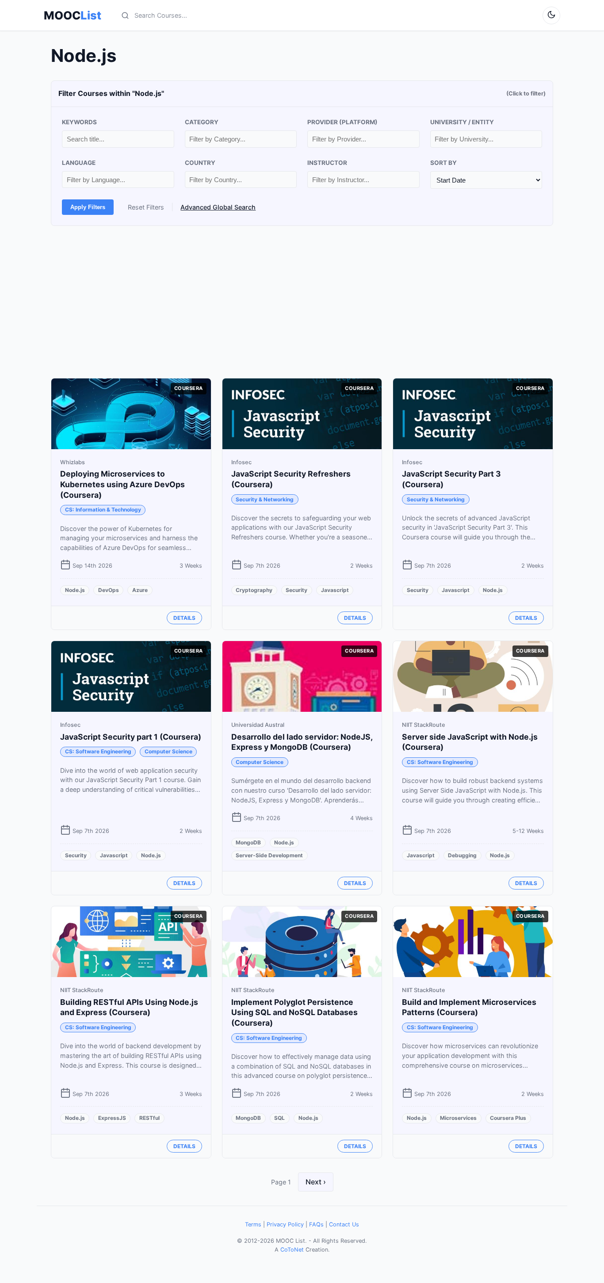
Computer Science (168, 751)
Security (296, 590)
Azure (140, 590)
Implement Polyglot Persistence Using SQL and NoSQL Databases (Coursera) (294, 1012)
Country (200, 162)
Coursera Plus (508, 1118)
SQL (279, 1118)
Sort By (443, 162)
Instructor (327, 162)
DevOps (108, 590)
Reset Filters (146, 207)
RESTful (149, 1118)
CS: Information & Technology (103, 509)
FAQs (316, 1224)
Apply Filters (87, 207)
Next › (316, 1181)
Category (201, 122)
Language (79, 162)
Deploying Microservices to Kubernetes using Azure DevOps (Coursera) (122, 484)
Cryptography (254, 590)
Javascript (335, 590)
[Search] (125, 15)
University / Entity (462, 122)
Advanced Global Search (218, 207)
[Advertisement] (302, 302)
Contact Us (344, 1224)
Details (184, 618)
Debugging (462, 855)
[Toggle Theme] (551, 15)
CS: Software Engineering (98, 751)
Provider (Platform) (342, 122)
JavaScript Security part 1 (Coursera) (130, 736)
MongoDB (248, 842)
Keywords (79, 122)
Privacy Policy (285, 1224)
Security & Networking (265, 499)
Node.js (75, 590)
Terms (253, 1224)
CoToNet (292, 1249)
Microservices (458, 1118)
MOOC (72, 15)
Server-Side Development (269, 855)
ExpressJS (112, 1118)
